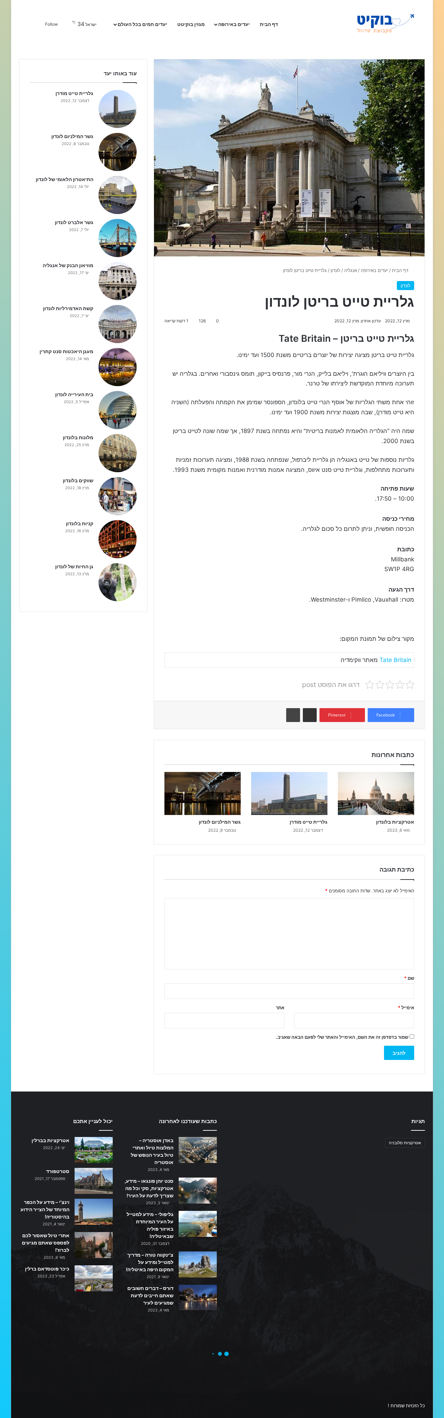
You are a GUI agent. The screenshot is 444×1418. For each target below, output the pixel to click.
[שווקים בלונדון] (118, 496)
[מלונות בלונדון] (118, 453)
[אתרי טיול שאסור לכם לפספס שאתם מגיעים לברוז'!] (94, 1245)
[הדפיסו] (293, 715)
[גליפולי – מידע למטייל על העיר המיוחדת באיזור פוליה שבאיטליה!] (198, 1224)
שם (409, 978)
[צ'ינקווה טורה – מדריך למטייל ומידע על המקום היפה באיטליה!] (198, 1264)
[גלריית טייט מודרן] (289, 793)
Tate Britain (395, 659)
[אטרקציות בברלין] (94, 1150)
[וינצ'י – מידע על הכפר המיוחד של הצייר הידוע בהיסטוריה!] (94, 1212)
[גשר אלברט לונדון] (118, 238)
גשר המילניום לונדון (220, 822)
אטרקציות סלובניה (405, 1142)
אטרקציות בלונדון (395, 822)
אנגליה (350, 270)
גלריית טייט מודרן (308, 822)
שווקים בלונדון (78, 480)
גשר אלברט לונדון (74, 222)
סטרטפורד (57, 1171)
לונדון (335, 270)
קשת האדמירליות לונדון (68, 308)
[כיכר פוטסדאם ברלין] (94, 1278)
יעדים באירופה (234, 24)
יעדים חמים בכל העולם (142, 24)
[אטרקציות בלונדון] (376, 793)
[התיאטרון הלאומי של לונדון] (118, 195)
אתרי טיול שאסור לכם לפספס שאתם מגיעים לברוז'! (45, 1242)
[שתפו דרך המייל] (310, 715)
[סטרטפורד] (94, 1181)
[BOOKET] (373, 24)
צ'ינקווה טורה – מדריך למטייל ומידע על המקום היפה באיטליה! (149, 1262)
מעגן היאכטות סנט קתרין (66, 351)
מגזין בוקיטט (191, 24)
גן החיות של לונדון (74, 566)
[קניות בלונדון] (118, 539)
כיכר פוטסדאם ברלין (47, 1269)
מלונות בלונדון (78, 437)
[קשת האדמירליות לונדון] (118, 324)
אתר (280, 1007)
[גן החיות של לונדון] (118, 582)
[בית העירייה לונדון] (118, 410)
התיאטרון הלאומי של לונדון (64, 179)
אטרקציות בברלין (50, 1140)
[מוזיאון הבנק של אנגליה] (118, 281)
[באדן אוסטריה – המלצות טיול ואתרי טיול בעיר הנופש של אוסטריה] (198, 1150)
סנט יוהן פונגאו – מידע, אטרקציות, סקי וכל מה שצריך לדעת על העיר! (149, 1188)
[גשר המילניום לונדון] (202, 793)
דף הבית (269, 24)
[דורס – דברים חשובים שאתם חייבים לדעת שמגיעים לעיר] (198, 1297)
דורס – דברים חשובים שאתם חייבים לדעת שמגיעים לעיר (150, 1295)
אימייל (406, 1007)
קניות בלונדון (79, 523)
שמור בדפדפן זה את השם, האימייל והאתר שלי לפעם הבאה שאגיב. (342, 1037)
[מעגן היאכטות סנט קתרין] (118, 367)
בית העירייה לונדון (74, 394)
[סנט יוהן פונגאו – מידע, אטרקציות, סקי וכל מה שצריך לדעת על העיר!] (198, 1191)
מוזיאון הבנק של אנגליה (68, 265)
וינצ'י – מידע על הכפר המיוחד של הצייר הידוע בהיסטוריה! (44, 1209)
